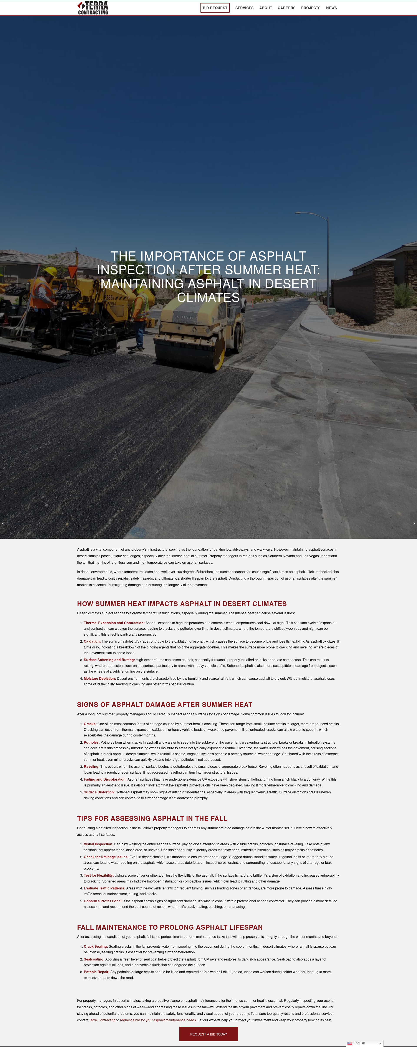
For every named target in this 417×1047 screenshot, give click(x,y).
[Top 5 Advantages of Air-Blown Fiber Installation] (3, 523)
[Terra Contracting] (92, 7)
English (358, 1043)
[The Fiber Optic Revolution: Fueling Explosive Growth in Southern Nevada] (413, 523)
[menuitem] (215, 7)
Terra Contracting (102, 1019)
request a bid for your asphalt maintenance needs (158, 1019)
